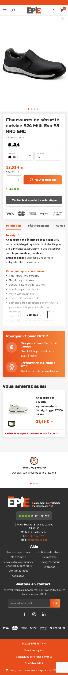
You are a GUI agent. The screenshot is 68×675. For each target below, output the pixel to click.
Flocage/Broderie (49, 562)
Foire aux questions (18, 552)
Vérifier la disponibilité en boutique (34, 200)
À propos (49, 566)
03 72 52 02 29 (54, 10)
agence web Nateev (50, 670)
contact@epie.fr (37, 539)
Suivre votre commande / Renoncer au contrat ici (18, 563)
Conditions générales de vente (34, 656)
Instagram (34, 614)
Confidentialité (34, 663)
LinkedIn (43, 614)
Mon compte (18, 557)
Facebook (24, 614)
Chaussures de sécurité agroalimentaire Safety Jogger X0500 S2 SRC (49, 406)
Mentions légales (34, 650)
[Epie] (34, 10)
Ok (55, 603)
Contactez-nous (18, 570)
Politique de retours (50, 552)
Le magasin (49, 557)
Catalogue (18, 575)
